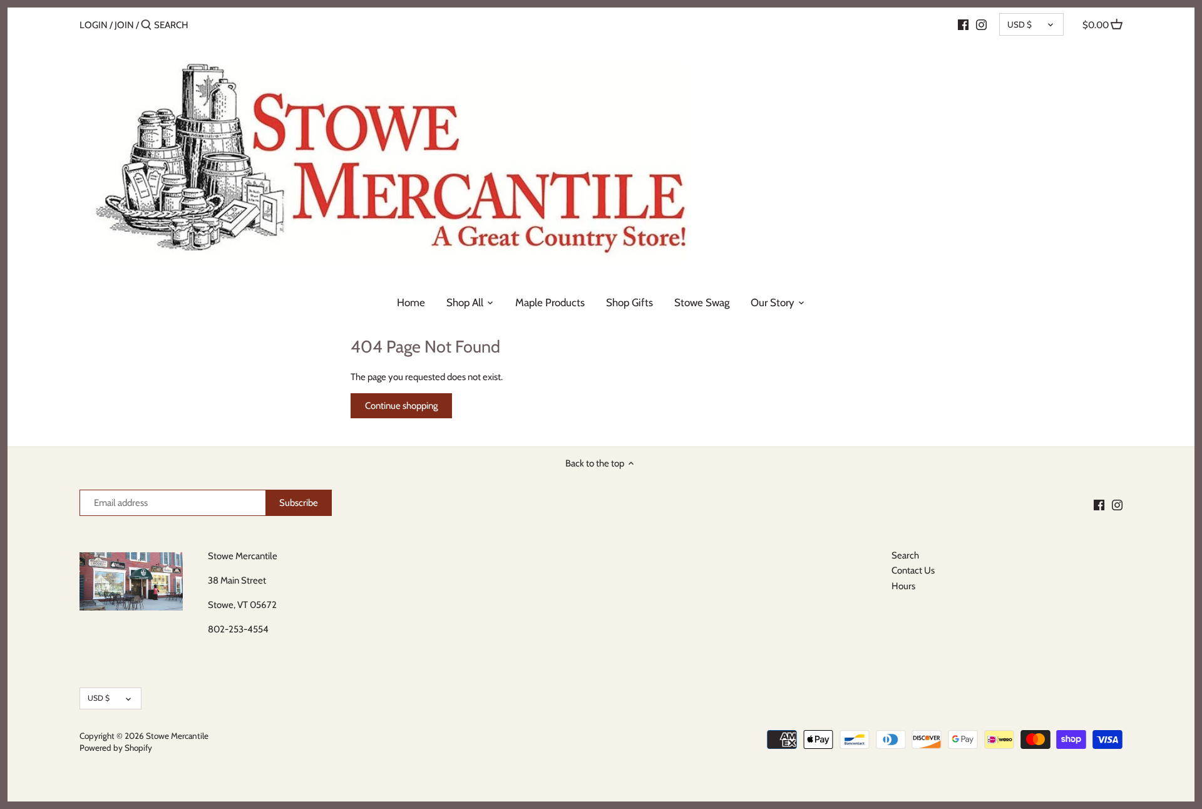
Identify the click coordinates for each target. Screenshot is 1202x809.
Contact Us (913, 570)
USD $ (1019, 24)
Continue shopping (401, 405)
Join (124, 25)
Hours (903, 586)
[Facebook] (963, 24)
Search (905, 555)
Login (94, 25)
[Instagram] (981, 24)
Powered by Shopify (116, 748)
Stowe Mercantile (177, 736)
